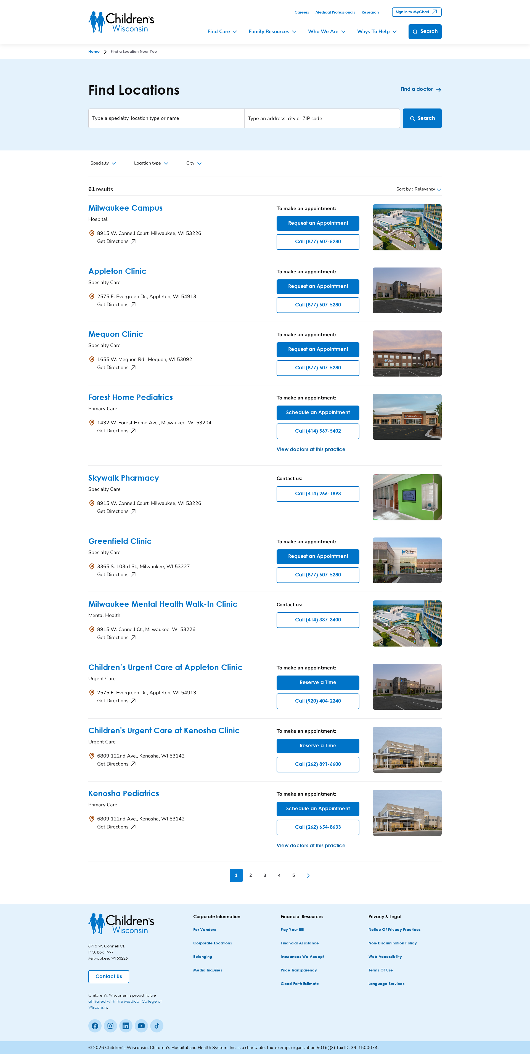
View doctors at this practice (311, 449)
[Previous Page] (222, 875)
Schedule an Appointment (318, 412)
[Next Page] (308, 875)
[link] (302, 12)
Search (426, 118)
